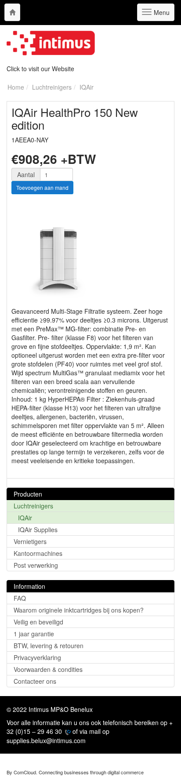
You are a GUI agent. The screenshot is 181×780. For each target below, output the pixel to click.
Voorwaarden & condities (48, 669)
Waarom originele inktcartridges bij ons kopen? (79, 610)
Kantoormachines (38, 553)
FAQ (20, 598)
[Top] (12, 12)
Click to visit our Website (40, 68)
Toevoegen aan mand (42, 187)
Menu (160, 14)
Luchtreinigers (33, 505)
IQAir (25, 517)
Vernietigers (30, 541)
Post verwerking (36, 565)
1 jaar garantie (34, 633)
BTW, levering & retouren (48, 645)
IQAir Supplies (38, 529)
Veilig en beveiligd (38, 621)
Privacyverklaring (37, 657)
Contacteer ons (35, 681)
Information (29, 586)
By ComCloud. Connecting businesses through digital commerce (75, 772)
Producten (28, 494)
